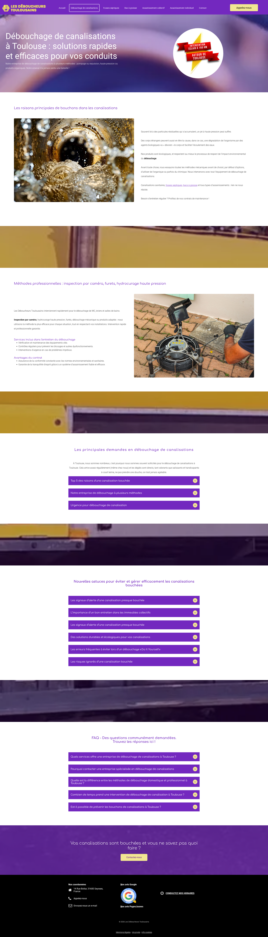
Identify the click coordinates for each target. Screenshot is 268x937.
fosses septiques (174, 185)
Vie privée (136, 932)
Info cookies (147, 932)
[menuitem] (63, 8)
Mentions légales (123, 932)
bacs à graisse (190, 185)
